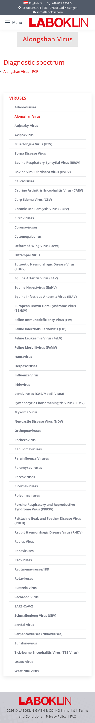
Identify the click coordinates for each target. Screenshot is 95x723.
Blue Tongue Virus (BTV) (33, 144)
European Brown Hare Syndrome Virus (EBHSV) (45, 308)
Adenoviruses (25, 107)
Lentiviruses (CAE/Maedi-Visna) (39, 393)
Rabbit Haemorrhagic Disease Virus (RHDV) (49, 532)
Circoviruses (24, 218)
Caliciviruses (24, 181)
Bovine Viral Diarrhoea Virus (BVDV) (43, 172)
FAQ (73, 716)
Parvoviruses (25, 477)
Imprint (69, 710)
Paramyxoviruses (28, 467)
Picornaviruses (26, 486)
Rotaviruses (24, 578)
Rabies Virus (24, 541)
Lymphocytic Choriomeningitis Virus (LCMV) (50, 403)
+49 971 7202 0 (61, 3)
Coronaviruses (26, 227)
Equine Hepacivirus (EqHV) (36, 287)
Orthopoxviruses (28, 430)
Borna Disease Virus (30, 153)
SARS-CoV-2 (24, 606)
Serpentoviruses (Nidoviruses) (38, 634)
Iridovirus (22, 384)
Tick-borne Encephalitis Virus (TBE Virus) (47, 652)
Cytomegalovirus (28, 236)
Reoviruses (23, 560)
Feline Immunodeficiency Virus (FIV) (43, 319)
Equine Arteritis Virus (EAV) (36, 278)
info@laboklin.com (50, 12)
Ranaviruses (24, 551)
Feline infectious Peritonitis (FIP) (40, 329)
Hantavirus (23, 356)
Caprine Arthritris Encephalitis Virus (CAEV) (49, 190)
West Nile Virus (27, 671)
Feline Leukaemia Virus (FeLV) (38, 338)
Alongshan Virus (27, 116)
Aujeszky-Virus (26, 125)
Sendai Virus (24, 624)
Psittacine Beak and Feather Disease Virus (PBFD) (48, 520)
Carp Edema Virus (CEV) (33, 199)
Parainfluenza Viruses (32, 458)
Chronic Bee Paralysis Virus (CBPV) (42, 209)
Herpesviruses (26, 366)
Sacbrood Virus (27, 597)
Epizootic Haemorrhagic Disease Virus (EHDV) (44, 266)
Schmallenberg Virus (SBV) (35, 615)
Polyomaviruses (27, 495)
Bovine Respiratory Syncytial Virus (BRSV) (47, 162)
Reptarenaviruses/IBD (32, 569)
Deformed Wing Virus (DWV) (37, 246)
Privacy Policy (56, 716)
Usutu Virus (24, 661)
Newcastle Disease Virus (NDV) (39, 421)
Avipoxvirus (24, 135)
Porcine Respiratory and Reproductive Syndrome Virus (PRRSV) (45, 506)
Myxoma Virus (26, 412)
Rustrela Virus (26, 588)
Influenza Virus (27, 375)
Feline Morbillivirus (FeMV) (36, 347)
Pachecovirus (25, 440)
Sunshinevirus (26, 643)
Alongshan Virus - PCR (20, 71)
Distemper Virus (27, 255)
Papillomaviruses (28, 449)
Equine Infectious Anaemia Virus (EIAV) (46, 296)
